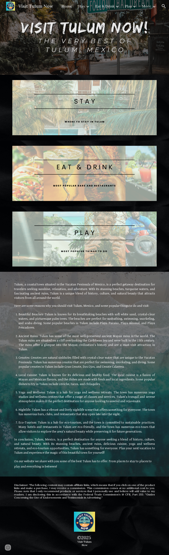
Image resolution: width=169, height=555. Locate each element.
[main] (84, 374)
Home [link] (67, 6)
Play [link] (128, 6)
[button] (163, 6)
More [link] (146, 6)
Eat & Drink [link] (104, 6)
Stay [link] (81, 6)
